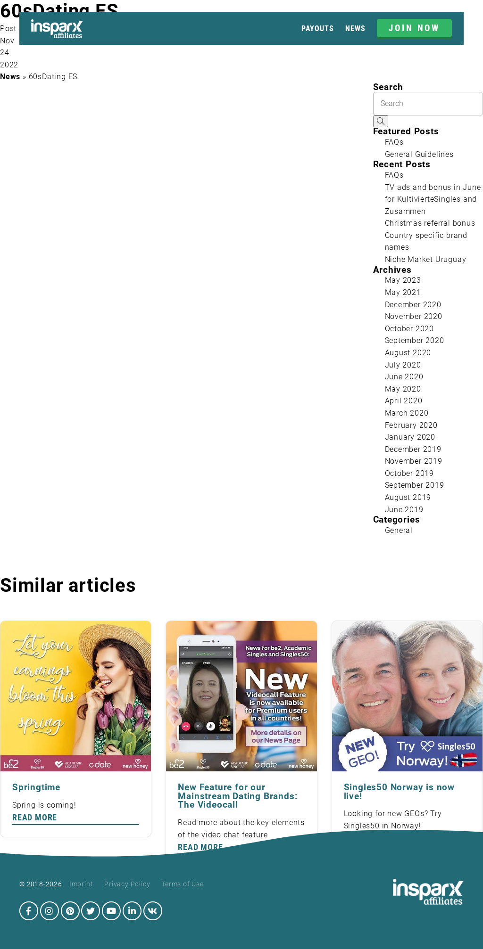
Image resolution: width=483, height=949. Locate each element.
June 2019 (404, 509)
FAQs (394, 142)
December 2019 (413, 449)
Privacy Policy (127, 884)
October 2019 (409, 473)
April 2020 (404, 400)
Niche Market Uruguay (425, 259)
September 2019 (414, 485)
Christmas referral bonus (430, 223)
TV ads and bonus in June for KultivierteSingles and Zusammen (433, 199)
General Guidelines (419, 154)
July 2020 (403, 364)
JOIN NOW (414, 28)
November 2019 (413, 461)
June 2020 (404, 376)
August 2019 (408, 497)
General (399, 530)
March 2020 (407, 413)
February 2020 (411, 425)
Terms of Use (182, 884)
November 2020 (413, 316)
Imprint (81, 884)
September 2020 (414, 340)
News (355, 28)
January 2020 (410, 437)
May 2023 (403, 280)
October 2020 (409, 328)
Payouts (317, 28)
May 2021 (403, 292)
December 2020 (413, 304)
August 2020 (408, 352)
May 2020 (403, 389)
